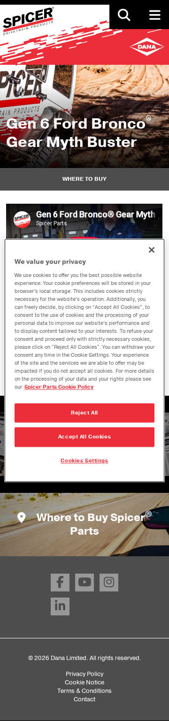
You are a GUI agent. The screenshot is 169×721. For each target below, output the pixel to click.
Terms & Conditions (84, 691)
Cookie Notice (84, 682)
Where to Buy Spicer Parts (93, 524)
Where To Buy (84, 179)
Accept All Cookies (84, 437)
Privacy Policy (84, 674)
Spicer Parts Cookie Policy (58, 387)
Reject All (84, 412)
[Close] (151, 249)
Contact (84, 699)
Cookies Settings (84, 461)
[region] (84, 360)
